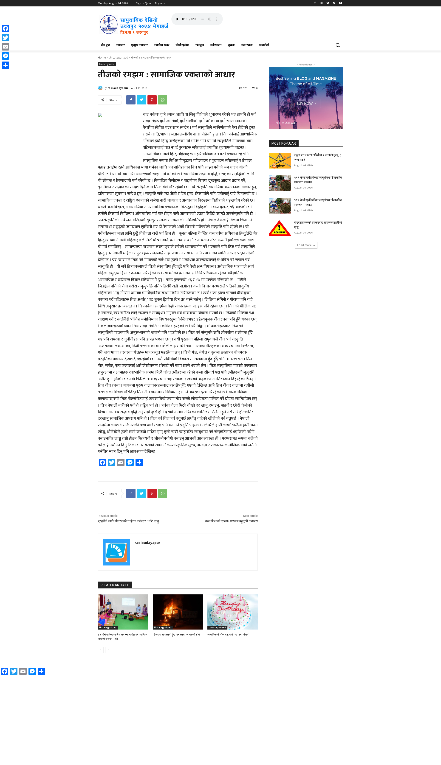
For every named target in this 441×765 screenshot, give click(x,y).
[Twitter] (328, 3)
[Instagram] (321, 3)
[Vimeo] (334, 3)
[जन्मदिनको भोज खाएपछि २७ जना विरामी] (232, 612)
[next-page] (108, 650)
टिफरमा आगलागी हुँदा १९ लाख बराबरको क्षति (176, 634)
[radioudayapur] (101, 88)
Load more (304, 245)
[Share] (5, 65)
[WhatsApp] (162, 99)
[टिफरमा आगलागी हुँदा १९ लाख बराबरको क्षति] (178, 612)
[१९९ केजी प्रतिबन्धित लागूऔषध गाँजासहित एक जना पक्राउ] (280, 183)
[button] (337, 45)
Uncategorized (118, 57)
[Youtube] (340, 3)
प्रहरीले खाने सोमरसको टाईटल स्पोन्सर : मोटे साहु (128, 521)
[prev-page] (101, 650)
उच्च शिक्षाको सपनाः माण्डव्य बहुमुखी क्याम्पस (231, 521)
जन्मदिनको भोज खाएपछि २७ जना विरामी (228, 634)
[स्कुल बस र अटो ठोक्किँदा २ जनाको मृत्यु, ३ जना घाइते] (280, 161)
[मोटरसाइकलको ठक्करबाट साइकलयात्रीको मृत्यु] (280, 228)
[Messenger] (5, 56)
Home (102, 57)
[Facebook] (315, 3)
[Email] (5, 46)
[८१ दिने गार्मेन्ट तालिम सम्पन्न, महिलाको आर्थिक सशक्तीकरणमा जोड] (123, 612)
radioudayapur (117, 88)
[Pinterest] (152, 99)
